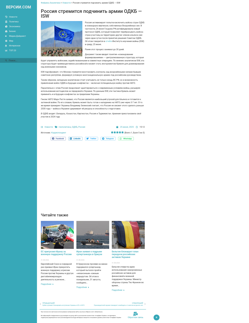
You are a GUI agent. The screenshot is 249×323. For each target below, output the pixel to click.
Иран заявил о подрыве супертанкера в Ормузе (89, 253)
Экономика (14, 26)
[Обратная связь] (135, 314)
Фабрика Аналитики (50, 3)
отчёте (108, 41)
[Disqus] (93, 178)
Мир (11, 41)
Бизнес (12, 31)
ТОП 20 (12, 50)
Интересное (14, 45)
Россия (81, 127)
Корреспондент (58, 132)
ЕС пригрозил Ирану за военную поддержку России (56, 253)
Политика (14, 21)
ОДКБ (74, 127)
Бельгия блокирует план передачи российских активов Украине (125, 254)
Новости (13, 17)
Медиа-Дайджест (17, 36)
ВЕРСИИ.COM (18, 7)
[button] (58, 138)
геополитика (65, 127)
